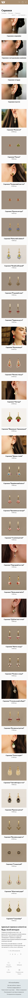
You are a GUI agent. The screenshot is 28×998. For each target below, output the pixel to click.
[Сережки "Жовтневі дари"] (14, 880)
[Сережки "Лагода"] (14, 390)
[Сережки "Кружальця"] (14, 336)
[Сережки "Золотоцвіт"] (14, 744)
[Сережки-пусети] (14, 92)
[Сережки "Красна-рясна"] (14, 798)
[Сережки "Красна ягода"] (14, 200)
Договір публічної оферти (14, 985)
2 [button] (12, 954)
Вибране (19, 965)
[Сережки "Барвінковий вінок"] (14, 472)
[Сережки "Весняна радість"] (14, 825)
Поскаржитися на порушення (14, 994)
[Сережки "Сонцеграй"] (14, 853)
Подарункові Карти (19, 973)
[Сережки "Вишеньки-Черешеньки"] (14, 417)
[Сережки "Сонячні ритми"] (14, 526)
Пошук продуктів (8, 965)
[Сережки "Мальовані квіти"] (14, 580)
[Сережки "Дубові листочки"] (14, 608)
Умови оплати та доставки (7, 989)
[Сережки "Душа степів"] (14, 444)
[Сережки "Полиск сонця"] (14, 662)
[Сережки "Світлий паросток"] (14, 771)
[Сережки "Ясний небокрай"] (14, 254)
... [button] (17, 954)
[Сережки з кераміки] (14, 26)
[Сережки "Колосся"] (14, 118)
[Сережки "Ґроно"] (14, 145)
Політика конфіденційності (14, 987)
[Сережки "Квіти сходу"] (14, 635)
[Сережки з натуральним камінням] (14, 48)
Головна (3, 13)
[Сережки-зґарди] (14, 70)
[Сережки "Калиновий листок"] (14, 172)
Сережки (17, 13)
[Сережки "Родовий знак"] (14, 281)
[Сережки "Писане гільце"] (14, 363)
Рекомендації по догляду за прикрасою (14, 992)
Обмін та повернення (21, 989)
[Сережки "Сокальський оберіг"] (14, 689)
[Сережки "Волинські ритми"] (14, 716)
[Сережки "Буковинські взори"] (14, 499)
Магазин (10, 13)
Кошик (9, 972)
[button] (3, 2)
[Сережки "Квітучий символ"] (14, 227)
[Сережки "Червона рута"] (14, 308)
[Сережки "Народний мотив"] (14, 553)
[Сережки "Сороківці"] (14, 907)
